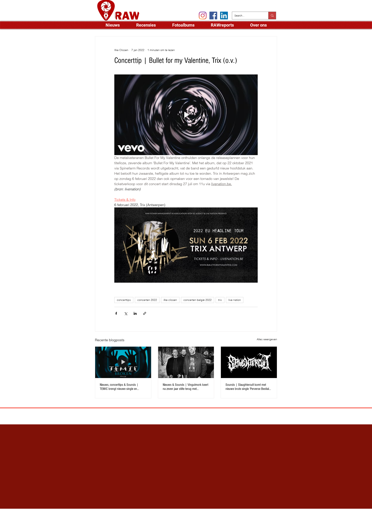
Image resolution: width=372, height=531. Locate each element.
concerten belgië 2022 (197, 300)
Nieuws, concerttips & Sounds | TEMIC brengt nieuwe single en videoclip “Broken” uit (119, 387)
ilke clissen (170, 300)
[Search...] (272, 15)
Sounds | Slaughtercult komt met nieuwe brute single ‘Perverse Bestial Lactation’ (247, 387)
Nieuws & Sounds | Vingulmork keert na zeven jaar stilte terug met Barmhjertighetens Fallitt (185, 387)
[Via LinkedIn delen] (135, 313)
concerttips (124, 300)
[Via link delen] (144, 313)
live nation (234, 300)
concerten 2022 (147, 300)
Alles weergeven (267, 339)
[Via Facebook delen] (116, 313)
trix (220, 300)
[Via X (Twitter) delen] (125, 313)
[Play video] (186, 114)
